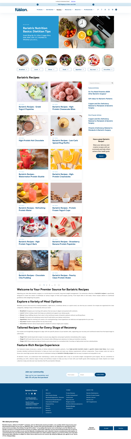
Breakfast (22, 69)
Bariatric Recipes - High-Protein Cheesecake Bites (63, 108)
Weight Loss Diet (70, 401)
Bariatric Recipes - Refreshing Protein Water (32, 209)
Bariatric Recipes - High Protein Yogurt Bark (29, 243)
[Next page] (59, 285)
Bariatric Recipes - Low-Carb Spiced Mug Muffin (65, 141)
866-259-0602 (32, 397)
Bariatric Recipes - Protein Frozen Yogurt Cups (64, 209)
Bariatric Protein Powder (92, 395)
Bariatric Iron (89, 399)
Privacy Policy (11, 436)
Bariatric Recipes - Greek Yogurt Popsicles (30, 108)
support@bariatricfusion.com (33, 407)
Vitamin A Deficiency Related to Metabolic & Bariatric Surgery (100, 129)
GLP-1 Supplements (91, 401)
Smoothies (107, 69)
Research (48, 410)
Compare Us (69, 408)
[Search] (112, 83)
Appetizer (79, 69)
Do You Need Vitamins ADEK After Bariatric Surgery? (99, 93)
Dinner (50, 69)
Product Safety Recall (71, 395)
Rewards (48, 408)
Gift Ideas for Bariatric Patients (100, 99)
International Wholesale (52, 401)
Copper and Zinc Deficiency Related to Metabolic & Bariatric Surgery (100, 106)
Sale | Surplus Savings (51, 395)
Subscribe (100, 374)
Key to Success (70, 399)
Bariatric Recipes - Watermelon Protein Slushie (31, 175)
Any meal (93, 69)
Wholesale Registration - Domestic (55, 397)
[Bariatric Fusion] (21, 9)
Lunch (36, 69)
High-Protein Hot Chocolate (31, 140)
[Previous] (38, 4)
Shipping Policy (50, 404)
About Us (48, 393)
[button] (40, 9)
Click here (73, 1)
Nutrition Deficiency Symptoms (74, 404)
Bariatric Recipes (70, 406)
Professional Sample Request (53, 399)
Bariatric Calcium (91, 397)
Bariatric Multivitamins (92, 393)
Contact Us (48, 412)
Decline (121, 428)
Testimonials (69, 397)
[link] (40, 285)
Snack (64, 69)
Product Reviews (70, 393)
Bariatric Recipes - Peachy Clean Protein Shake (64, 276)
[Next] (93, 4)
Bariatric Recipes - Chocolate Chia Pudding (32, 276)
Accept (106, 428)
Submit (101, 156)
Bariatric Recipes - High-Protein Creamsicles (63, 175)
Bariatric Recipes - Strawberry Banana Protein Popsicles (66, 243)
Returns (48, 406)
